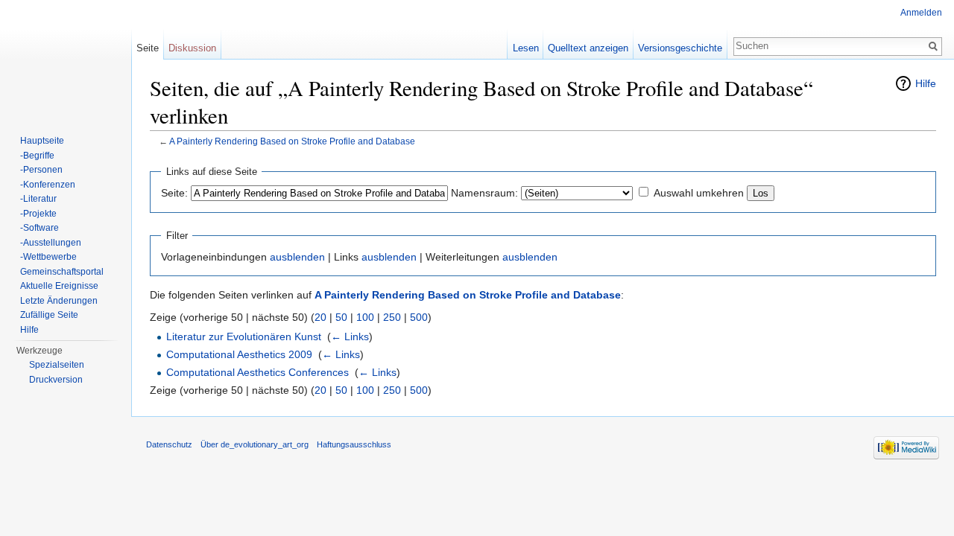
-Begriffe (37, 155)
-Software (39, 228)
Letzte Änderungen (59, 301)
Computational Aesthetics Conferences (257, 372)
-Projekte (38, 213)
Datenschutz (169, 444)
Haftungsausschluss (354, 444)
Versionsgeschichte (680, 48)
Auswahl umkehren (699, 193)
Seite (147, 48)
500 (419, 317)
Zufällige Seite (49, 315)
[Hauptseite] (65, 59)
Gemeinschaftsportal (62, 272)
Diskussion (192, 48)
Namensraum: (484, 193)
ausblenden (297, 257)
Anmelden (921, 12)
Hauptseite (42, 140)
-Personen (41, 170)
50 (341, 317)
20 (320, 317)
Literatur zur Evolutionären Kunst (243, 336)
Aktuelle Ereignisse (59, 286)
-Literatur (38, 199)
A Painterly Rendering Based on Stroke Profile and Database (292, 141)
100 (365, 317)
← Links (350, 336)
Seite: (174, 193)
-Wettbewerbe (48, 257)
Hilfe (925, 83)
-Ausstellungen (50, 242)
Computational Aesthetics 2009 (239, 354)
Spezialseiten (56, 365)
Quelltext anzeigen (588, 48)
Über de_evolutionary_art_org (254, 444)
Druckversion (56, 379)
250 (392, 317)
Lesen (526, 48)
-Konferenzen (47, 184)
